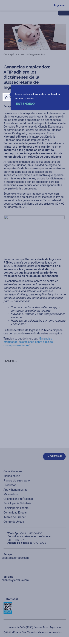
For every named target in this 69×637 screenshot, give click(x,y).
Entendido (25, 104)
